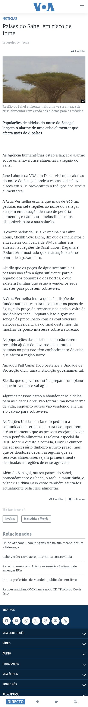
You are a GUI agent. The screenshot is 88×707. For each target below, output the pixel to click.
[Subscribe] (55, 621)
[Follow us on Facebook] (7, 621)
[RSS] (65, 621)
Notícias (10, 18)
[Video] (56, 701)
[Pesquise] (75, 701)
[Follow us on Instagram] (26, 621)
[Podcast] (46, 621)
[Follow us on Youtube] (16, 621)
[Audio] (37, 701)
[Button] (78, 51)
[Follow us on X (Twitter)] (36, 621)
